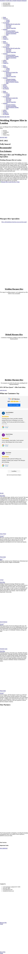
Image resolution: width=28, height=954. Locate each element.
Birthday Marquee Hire (14, 380)
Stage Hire (8, 26)
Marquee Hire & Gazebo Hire (13, 24)
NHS (7, 35)
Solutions (5, 29)
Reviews (5, 37)
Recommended (5, 148)
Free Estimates (5, 151)
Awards (8, 21)
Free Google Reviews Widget (14, 474)
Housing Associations (11, 33)
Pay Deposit (6, 88)
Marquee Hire (3, 851)
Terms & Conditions (5, 839)
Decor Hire (8, 25)
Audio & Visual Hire (11, 28)
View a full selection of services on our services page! (14, 222)
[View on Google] (3, 413)
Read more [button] (4, 423)
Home (4, 17)
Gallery (4, 36)
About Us (5, 18)
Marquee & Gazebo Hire (12, 72)
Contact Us (5, 39)
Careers (8, 20)
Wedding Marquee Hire (14, 289)
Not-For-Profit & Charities (12, 32)
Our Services (6, 22)
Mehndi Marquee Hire (14, 334)
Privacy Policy (3, 838)
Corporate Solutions (10, 30)
